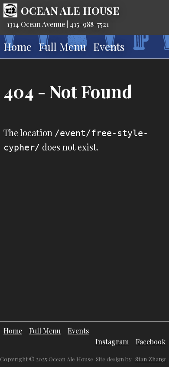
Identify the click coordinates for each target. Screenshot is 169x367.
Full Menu (62, 46)
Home (17, 46)
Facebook (151, 341)
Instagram (112, 341)
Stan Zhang (150, 359)
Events (108, 46)
